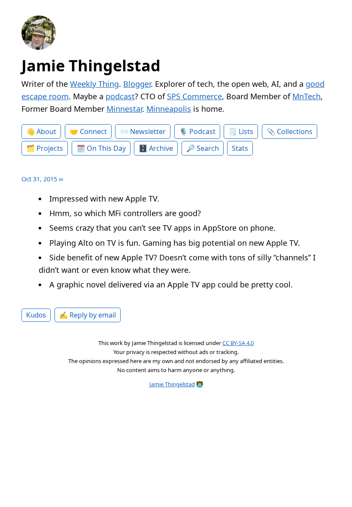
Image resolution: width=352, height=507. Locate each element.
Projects (49, 148)
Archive (161, 148)
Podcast (202, 131)
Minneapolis (168, 109)
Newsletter (148, 131)
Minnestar (124, 109)
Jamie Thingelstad (91, 65)
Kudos (36, 315)
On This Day (106, 148)
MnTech (306, 96)
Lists (246, 131)
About (46, 131)
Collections (295, 131)
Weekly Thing (94, 84)
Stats (240, 148)
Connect (93, 131)
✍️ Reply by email (87, 315)
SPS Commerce (194, 96)
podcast (120, 96)
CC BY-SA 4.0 (238, 343)
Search (208, 148)
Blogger (137, 84)
